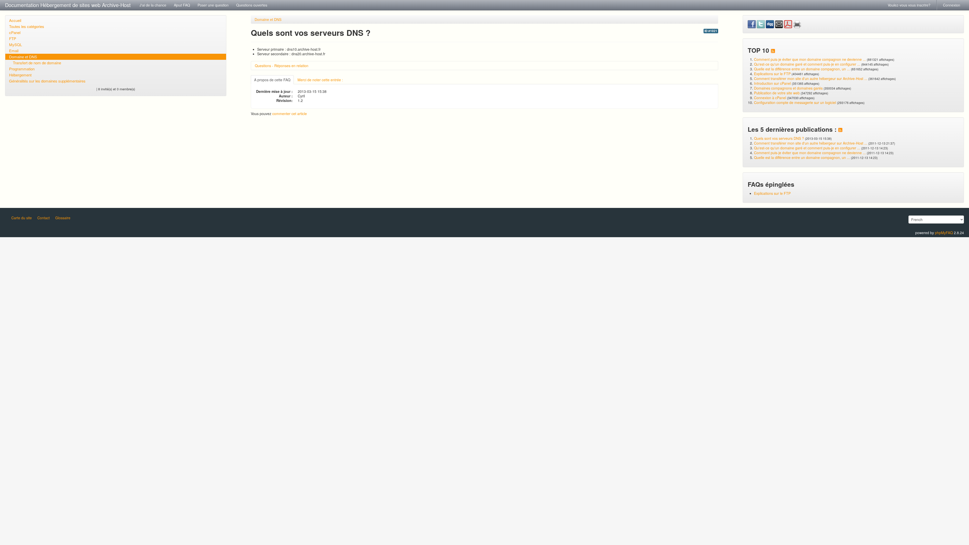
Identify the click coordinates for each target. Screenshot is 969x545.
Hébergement (20, 74)
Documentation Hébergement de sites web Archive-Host (68, 5)
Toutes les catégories (26, 26)
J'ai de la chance (153, 5)
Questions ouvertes (251, 5)
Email (13, 50)
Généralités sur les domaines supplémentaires (47, 81)
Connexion (951, 5)
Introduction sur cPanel (772, 83)
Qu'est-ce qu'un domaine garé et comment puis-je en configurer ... (807, 64)
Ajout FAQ (182, 5)
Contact (43, 217)
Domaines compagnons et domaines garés (788, 88)
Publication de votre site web (777, 92)
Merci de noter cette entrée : (320, 79)
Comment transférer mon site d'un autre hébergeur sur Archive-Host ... (810, 78)
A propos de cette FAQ (272, 79)
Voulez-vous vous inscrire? (909, 5)
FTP (12, 38)
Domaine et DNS (23, 56)
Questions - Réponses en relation (281, 65)
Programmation (22, 68)
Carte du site (21, 217)
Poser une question (213, 5)
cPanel (14, 32)
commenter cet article (289, 113)
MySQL (15, 44)
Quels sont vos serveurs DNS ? (779, 138)
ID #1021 (711, 31)
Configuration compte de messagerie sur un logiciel (795, 102)
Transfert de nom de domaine (37, 62)
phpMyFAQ (944, 232)
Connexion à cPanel (770, 97)
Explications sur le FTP (772, 73)
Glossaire (62, 217)
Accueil (15, 20)
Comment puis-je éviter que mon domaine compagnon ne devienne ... (810, 59)
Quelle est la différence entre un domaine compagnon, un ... (802, 68)
